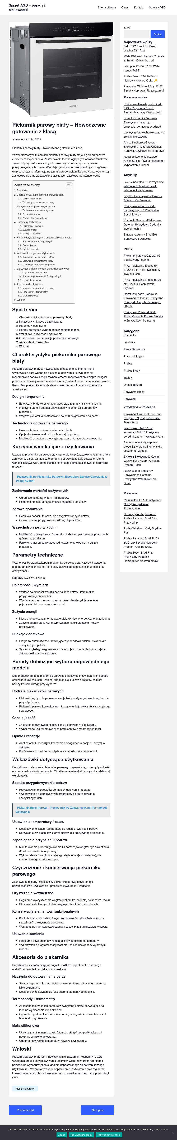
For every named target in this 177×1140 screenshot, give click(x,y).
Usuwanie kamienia (31, 280)
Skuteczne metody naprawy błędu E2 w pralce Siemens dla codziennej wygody (143, 446)
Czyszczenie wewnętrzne (34, 272)
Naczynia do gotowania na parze (38, 288)
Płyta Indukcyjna (134, 356)
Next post (97, 1110)
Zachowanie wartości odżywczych (38, 210)
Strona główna (107, 7)
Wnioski (21, 299)
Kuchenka (130, 335)
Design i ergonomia (31, 198)
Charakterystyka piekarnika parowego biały (40, 194)
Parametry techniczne (29, 222)
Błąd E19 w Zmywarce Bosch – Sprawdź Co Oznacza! (143, 198)
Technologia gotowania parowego (38, 202)
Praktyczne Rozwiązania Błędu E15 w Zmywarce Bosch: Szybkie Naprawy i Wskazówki (143, 108)
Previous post (25, 1110)
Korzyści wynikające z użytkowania (36, 206)
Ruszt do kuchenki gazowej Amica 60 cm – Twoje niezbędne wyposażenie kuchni (144, 161)
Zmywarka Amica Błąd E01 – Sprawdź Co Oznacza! (142, 236)
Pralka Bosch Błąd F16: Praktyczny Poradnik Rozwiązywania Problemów (141, 556)
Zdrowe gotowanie (31, 214)
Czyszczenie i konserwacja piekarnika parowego (43, 268)
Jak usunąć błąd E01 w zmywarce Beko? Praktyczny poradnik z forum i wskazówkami (144, 432)
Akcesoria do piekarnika (30, 284)
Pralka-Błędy (132, 370)
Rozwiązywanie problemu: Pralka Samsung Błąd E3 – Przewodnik (140, 518)
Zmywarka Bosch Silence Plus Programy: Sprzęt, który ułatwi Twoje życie (142, 418)
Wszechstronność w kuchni (35, 217)
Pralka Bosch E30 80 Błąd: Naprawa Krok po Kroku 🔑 (140, 78)
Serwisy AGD (157, 7)
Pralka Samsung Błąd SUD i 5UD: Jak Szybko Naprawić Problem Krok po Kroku (141, 542)
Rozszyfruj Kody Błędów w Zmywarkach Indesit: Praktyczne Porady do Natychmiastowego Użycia (143, 300)
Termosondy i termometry (35, 291)
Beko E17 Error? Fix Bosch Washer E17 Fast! (140, 48)
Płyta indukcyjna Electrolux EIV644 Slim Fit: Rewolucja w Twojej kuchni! (142, 270)
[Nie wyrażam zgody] (172, 1132)
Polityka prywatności (108, 1134)
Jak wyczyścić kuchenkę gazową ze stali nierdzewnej (144, 134)
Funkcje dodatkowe (31, 233)
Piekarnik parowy (25, 1088)
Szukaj (127, 27)
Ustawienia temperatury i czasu (37, 260)
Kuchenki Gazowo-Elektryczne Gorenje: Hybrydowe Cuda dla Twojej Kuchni (142, 224)
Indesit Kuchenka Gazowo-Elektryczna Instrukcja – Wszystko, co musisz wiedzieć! (142, 122)
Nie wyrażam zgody (81, 1134)
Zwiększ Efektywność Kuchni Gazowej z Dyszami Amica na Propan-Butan (142, 460)
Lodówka (129, 342)
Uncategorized (133, 385)
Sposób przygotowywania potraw (38, 256)
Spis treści (22, 190)
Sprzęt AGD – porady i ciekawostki (27, 7)
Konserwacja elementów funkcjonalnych (41, 276)
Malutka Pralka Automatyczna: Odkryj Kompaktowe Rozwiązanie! (142, 504)
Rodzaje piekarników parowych (37, 241)
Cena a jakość (29, 245)
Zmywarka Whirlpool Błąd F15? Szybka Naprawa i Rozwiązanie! (144, 88)
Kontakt (138, 7)
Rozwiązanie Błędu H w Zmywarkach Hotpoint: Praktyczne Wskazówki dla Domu (140, 477)
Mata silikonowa (30, 295)
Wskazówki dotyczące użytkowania (36, 253)
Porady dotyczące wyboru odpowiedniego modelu (44, 237)
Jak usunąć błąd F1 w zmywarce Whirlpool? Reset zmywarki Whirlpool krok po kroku (144, 186)
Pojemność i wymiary (32, 225)
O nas (125, 7)
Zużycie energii (29, 229)
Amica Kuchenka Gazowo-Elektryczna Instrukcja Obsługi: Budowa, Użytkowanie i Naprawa (144, 146)
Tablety (128, 378)
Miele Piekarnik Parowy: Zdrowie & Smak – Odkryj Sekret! (144, 58)
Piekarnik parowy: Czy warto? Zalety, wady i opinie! (142, 257)
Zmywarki (130, 399)
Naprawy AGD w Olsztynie (28, 578)
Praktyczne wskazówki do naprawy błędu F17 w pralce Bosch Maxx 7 (141, 210)
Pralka (128, 363)
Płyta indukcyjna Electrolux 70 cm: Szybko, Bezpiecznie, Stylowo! (142, 284)
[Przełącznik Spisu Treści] (67, 185)
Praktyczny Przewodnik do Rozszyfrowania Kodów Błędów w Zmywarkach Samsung (143, 316)
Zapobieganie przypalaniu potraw (38, 264)
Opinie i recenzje (30, 249)
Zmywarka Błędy (134, 392)
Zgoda (61, 1134)
